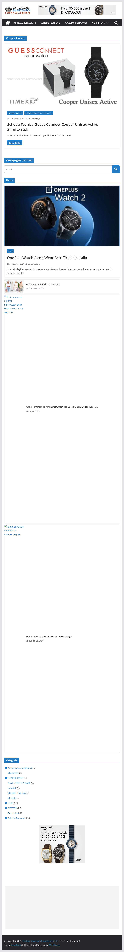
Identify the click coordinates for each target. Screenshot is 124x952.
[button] (107, 23)
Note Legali (98, 22)
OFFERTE (12, 808)
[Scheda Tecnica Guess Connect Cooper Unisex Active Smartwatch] (62, 76)
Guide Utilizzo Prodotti (19, 783)
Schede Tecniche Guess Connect (39, 113)
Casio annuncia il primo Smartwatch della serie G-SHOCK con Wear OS (62, 406)
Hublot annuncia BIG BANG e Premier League (49, 636)
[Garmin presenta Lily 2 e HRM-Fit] (14, 286)
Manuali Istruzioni (17, 793)
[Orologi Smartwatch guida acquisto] (7, 22)
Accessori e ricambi (76, 22)
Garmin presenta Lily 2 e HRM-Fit (43, 284)
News (10, 251)
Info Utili (12, 788)
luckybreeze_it (34, 118)
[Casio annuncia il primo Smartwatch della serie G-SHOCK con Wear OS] (14, 409)
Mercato (12, 798)
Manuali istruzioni (25, 22)
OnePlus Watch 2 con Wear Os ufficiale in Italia (47, 257)
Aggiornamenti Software (20, 767)
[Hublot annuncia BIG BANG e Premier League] (14, 639)
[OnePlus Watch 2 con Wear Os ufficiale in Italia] (62, 216)
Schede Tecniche (50, 22)
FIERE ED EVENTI (16, 778)
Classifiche (13, 773)
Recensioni (13, 813)
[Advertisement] (62, 907)
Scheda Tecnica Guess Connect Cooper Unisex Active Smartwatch (52, 127)
